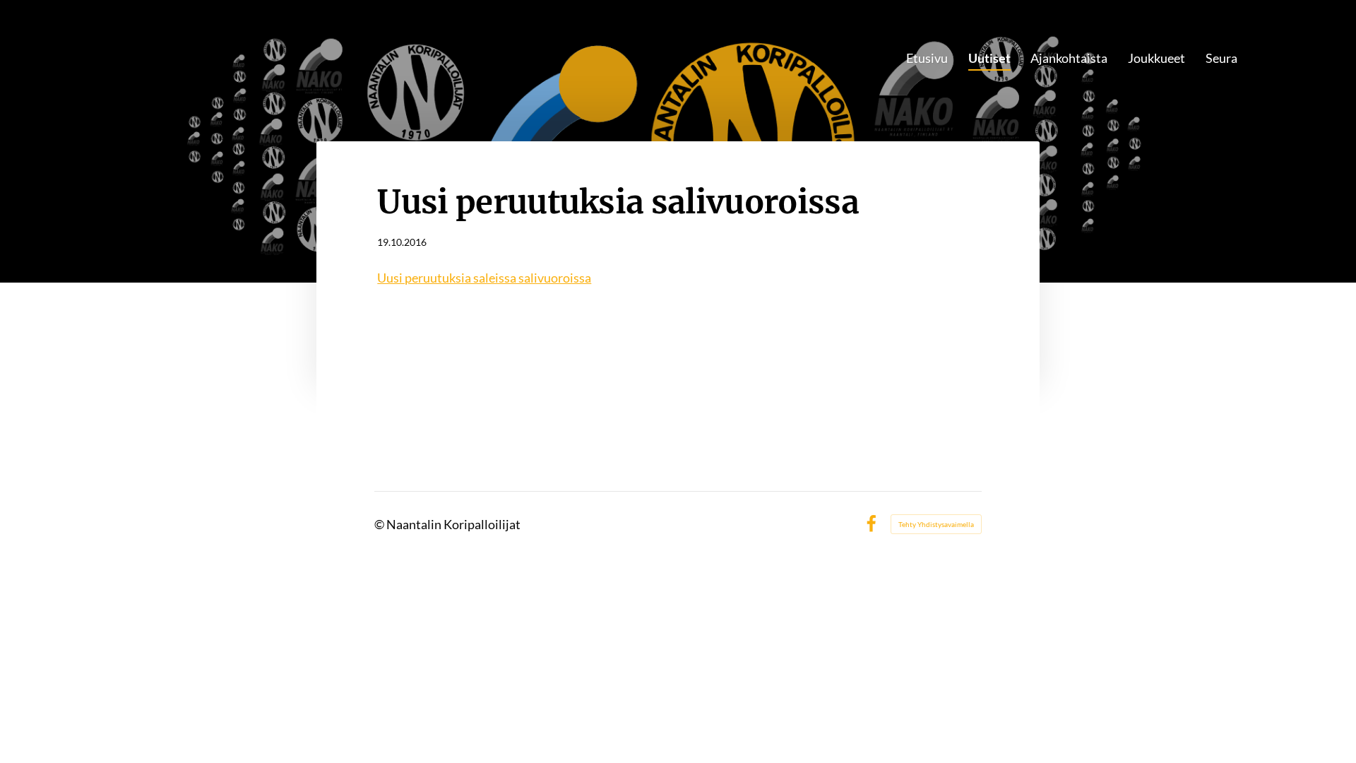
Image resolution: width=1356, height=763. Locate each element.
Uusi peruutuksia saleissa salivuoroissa (484, 277)
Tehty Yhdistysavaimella (936, 524)
